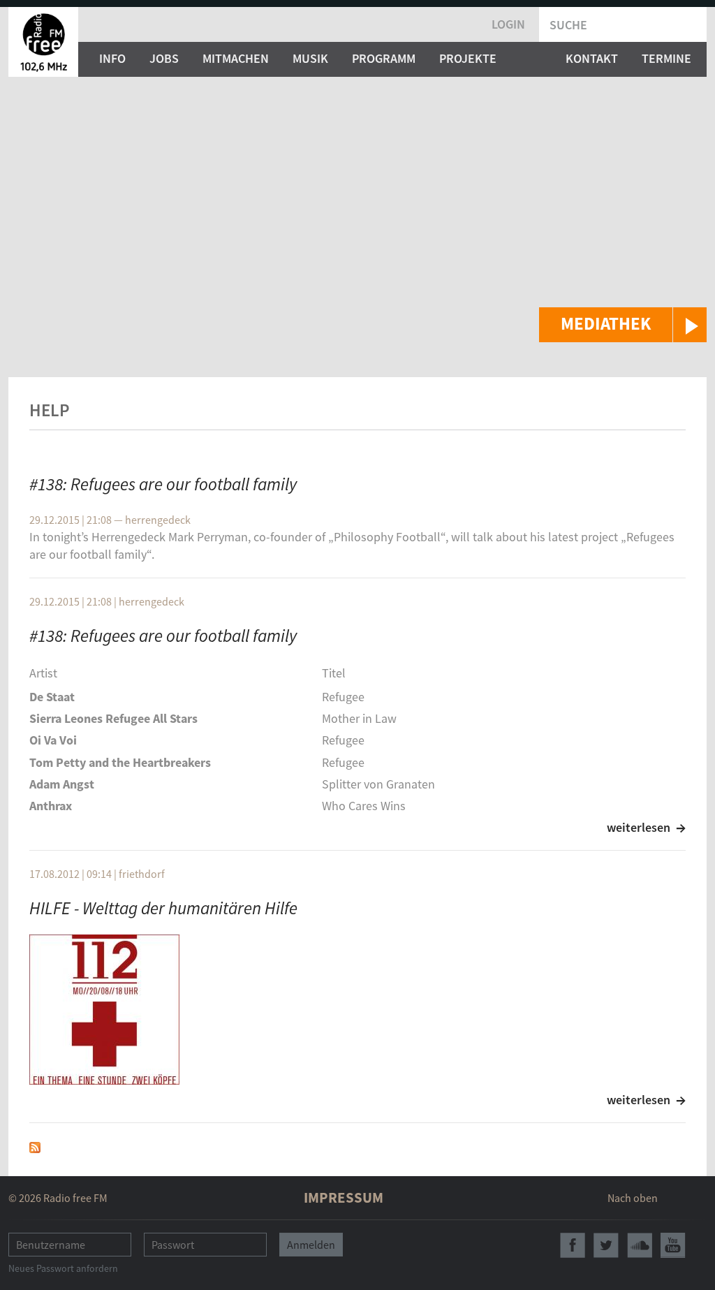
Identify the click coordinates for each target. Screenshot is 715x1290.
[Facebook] (572, 1245)
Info (112, 58)
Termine (666, 58)
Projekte (467, 58)
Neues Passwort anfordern (63, 1268)
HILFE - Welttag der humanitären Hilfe (163, 908)
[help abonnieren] (34, 1146)
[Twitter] (606, 1245)
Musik (310, 58)
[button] (623, 324)
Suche (568, 25)
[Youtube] (673, 1245)
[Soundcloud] (639, 1245)
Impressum (343, 1197)
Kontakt (592, 58)
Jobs (164, 58)
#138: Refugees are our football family (163, 484)
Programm (383, 58)
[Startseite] (43, 42)
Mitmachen (235, 58)
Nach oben (632, 1198)
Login (508, 24)
